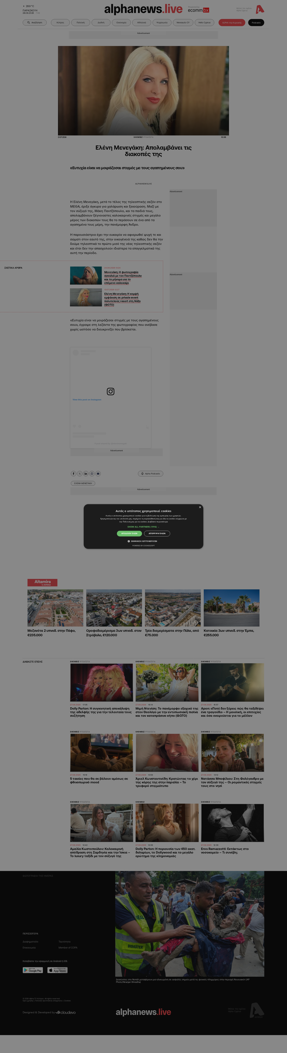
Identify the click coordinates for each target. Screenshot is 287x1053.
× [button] (200, 507)
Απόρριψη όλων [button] (157, 533)
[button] (143, 526)
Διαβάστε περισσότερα (158, 521)
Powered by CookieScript (143, 546)
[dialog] (143, 526)
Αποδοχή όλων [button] (129, 533)
